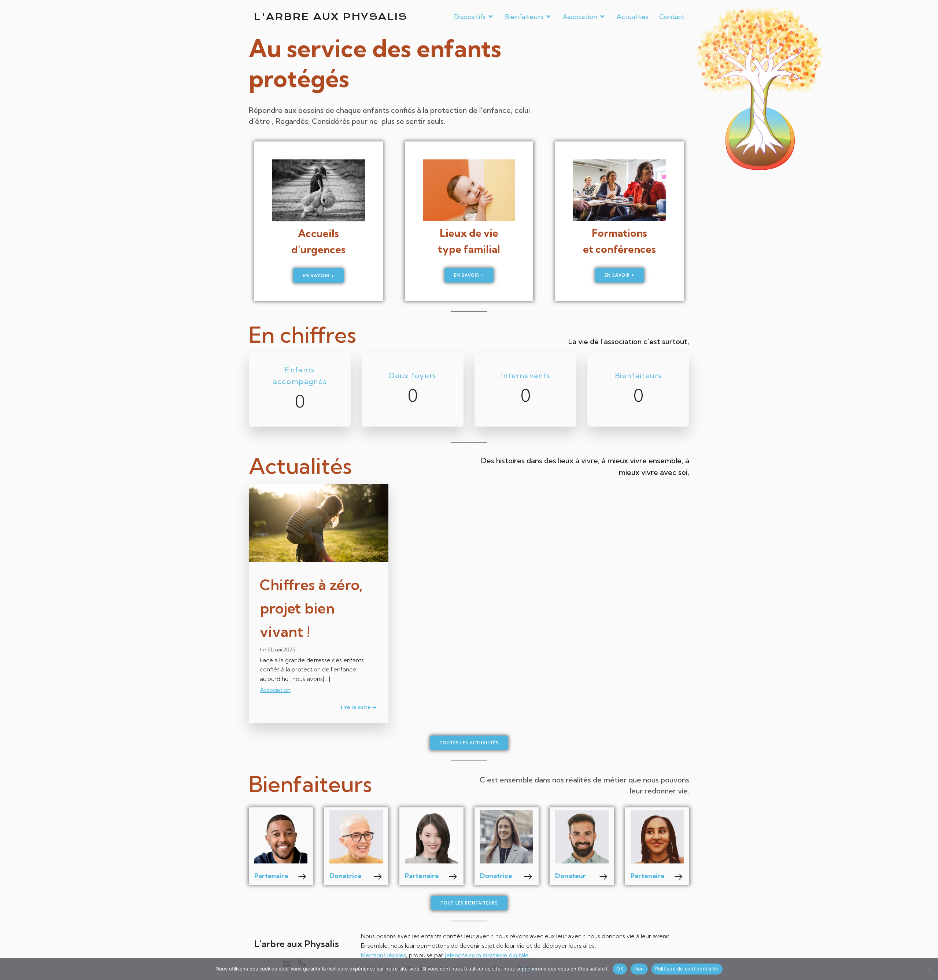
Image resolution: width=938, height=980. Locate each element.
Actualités (632, 16)
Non (639, 969)
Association (275, 689)
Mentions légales (383, 955)
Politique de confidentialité (687, 969)
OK (619, 969)
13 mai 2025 (281, 649)
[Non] (929, 969)
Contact (671, 16)
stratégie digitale (506, 955)
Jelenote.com (463, 955)
